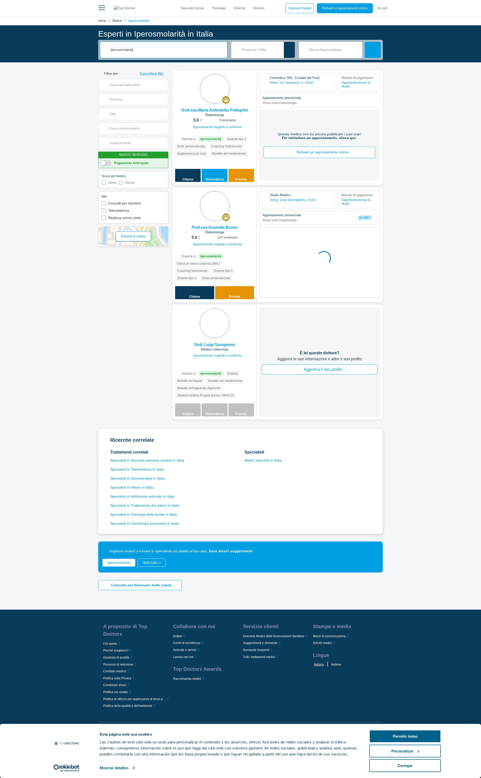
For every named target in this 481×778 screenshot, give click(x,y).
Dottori (117, 21)
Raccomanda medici (187, 679)
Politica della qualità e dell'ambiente (127, 706)
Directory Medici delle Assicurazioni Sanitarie (273, 636)
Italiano (319, 664)
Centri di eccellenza (186, 643)
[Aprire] (164, 84)
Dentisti (258, 8)
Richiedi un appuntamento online (345, 8)
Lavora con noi (183, 657)
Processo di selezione (118, 664)
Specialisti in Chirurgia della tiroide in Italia (143, 514)
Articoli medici (322, 643)
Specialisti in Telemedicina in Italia (137, 469)
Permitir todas (405, 736)
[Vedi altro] (251, 81)
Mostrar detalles (114, 768)
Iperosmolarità (139, 21)
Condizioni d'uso (114, 685)
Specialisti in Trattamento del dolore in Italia (144, 505)
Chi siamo (110, 643)
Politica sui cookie (115, 692)
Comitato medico (114, 671)
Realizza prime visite (124, 218)
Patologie (219, 8)
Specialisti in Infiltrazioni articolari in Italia (142, 496)
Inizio (102, 21)
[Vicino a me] (289, 50)
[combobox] (167, 50)
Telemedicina (118, 210)
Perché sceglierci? (116, 650)
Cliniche (239, 8)
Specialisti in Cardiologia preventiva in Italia (144, 523)
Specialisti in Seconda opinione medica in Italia (147, 460)
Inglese (336, 664)
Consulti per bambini (124, 203)
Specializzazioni (192, 8)
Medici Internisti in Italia (263, 460)
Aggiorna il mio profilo (323, 369)
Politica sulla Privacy (117, 678)
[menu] (101, 8)
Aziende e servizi (184, 650)
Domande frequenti (256, 650)
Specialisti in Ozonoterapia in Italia (137, 478)
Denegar (405, 765)
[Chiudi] (373, 551)
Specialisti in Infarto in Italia (131, 487)
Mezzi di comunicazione (329, 636)
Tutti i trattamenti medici (259, 657)
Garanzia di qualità (116, 657)
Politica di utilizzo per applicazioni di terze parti (134, 699)
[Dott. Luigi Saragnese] (215, 323)
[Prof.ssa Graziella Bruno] (215, 206)
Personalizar (402, 751)
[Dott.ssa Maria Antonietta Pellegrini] (215, 89)
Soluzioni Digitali (299, 8)
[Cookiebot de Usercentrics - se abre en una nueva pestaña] (66, 768)
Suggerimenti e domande (260, 643)
